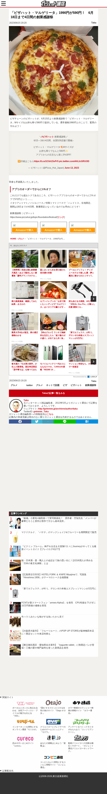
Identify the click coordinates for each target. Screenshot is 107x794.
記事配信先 (8, 771)
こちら (50, 414)
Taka (93, 22)
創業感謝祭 (90, 385)
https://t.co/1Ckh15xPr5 (46, 161)
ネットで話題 (52, 385)
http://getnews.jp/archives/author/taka (58, 409)
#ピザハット (48, 137)
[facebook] (20, 421)
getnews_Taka (41, 411)
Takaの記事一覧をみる (53, 393)
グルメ (14, 385)
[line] (65, 421)
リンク (61, 217)
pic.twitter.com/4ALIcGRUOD (74, 161)
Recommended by (80, 377)
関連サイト (8, 697)
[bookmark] (87, 421)
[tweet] (36, 421)
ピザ (65, 385)
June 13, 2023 (72, 168)
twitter (29, 385)
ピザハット (76, 385)
